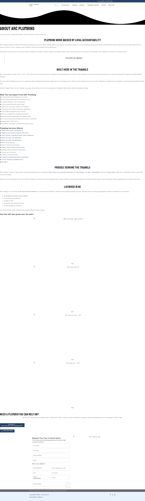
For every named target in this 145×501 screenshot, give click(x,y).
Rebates (74, 5)
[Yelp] (112, 494)
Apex (89, 172)
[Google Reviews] (115, 494)
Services (81, 5)
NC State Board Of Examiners (28, 191)
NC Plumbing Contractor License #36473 (16, 196)
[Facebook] (110, 494)
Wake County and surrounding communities (60, 172)
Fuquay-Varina (111, 172)
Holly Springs (95, 172)
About (56, 5)
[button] (105, 1)
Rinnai (33, 210)
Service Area (65, 5)
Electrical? (111, 5)
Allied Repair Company (35, 497)
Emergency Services (93, 5)
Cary (86, 172)
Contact (103, 5)
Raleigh (82, 172)
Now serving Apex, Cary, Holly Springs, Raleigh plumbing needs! (48, 490)
